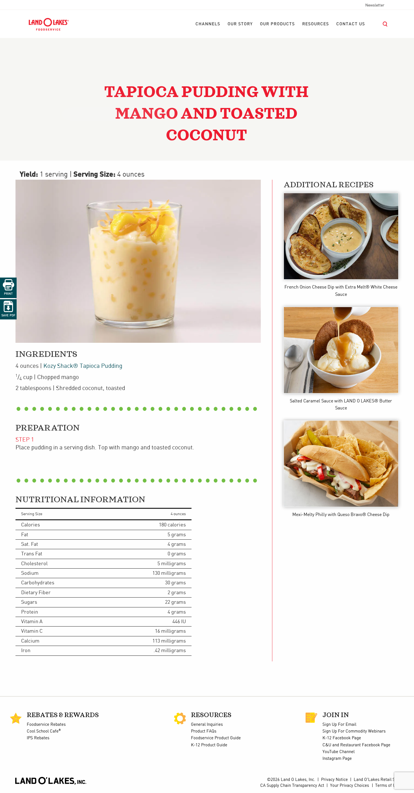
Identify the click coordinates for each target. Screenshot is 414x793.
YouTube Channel (338, 752)
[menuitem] (208, 24)
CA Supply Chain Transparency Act (292, 785)
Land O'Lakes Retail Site (377, 780)
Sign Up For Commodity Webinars (354, 731)
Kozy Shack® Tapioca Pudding (82, 366)
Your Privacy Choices (349, 785)
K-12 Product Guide (209, 745)
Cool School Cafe (44, 731)
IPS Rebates (38, 738)
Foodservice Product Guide (216, 738)
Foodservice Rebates (46, 724)
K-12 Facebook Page (341, 738)
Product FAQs (203, 731)
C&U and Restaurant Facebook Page (356, 745)
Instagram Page (337, 758)
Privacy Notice (334, 780)
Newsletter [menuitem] (374, 5)
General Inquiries (207, 724)
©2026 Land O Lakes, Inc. (290, 780)
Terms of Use (387, 785)
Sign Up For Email (339, 724)
